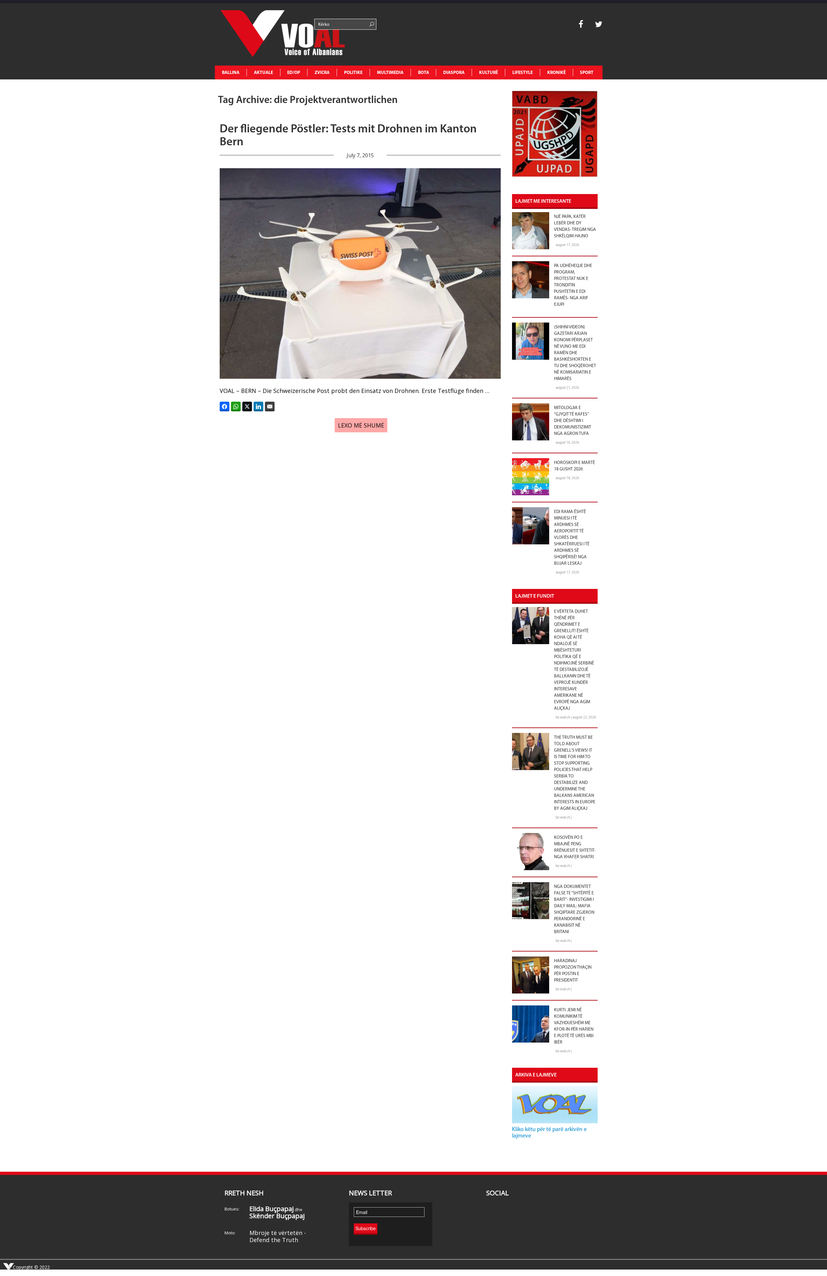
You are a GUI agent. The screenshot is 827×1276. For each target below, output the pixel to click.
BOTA (423, 72)
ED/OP (293, 72)
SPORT (586, 72)
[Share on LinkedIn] (258, 406)
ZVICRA (322, 72)
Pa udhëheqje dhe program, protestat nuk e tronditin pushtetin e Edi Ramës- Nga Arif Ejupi (573, 285)
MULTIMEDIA (390, 72)
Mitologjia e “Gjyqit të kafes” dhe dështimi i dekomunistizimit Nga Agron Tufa (572, 421)
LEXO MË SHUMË (361, 425)
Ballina (230, 72)
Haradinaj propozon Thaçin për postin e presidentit (572, 971)
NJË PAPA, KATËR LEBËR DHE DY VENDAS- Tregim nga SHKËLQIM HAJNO (575, 226)
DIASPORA (454, 72)
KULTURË (488, 72)
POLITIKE (353, 72)
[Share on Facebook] (224, 406)
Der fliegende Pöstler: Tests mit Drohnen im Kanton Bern (348, 136)
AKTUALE (263, 72)
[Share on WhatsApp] (236, 406)
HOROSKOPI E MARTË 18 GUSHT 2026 (574, 466)
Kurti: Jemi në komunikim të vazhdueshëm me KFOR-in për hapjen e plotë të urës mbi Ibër (573, 1026)
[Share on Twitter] (247, 406)
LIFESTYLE (522, 72)
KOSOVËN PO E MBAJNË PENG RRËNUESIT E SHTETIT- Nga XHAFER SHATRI (574, 847)
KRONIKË (556, 72)
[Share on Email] (270, 406)
